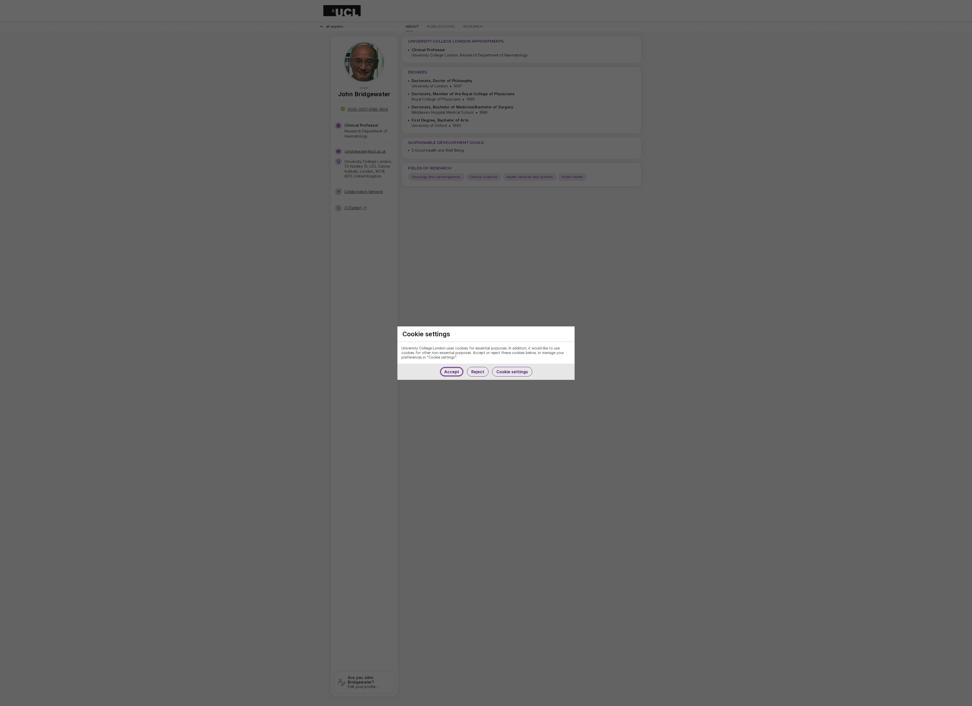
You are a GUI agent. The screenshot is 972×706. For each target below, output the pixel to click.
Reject (477, 371)
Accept (451, 371)
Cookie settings (512, 371)
